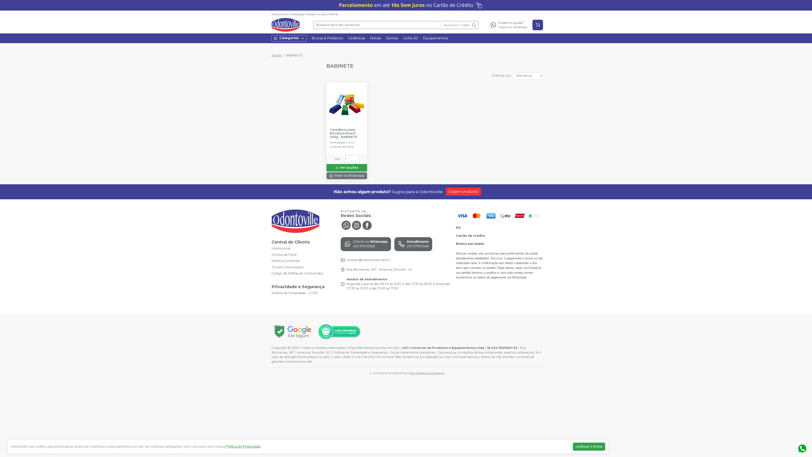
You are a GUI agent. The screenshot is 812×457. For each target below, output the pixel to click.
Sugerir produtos (463, 192)
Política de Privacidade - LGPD (295, 293)
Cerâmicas (356, 38)
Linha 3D (410, 38)
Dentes (392, 38)
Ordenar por (501, 75)
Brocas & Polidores (327, 38)
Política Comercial (285, 261)
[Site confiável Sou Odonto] (339, 332)
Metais (375, 38)
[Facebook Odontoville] (367, 225)
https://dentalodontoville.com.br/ (373, 348)
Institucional (280, 14)
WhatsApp (297, 14)
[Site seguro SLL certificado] (293, 332)
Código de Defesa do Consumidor (297, 273)
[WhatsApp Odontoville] (346, 225)
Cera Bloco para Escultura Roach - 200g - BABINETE (344, 133)
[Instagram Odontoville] (356, 225)
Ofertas (333, 14)
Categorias (289, 38)
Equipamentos (435, 38)
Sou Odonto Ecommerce (426, 373)
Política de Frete (284, 255)
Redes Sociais (316, 14)
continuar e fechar (589, 446)
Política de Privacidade (243, 446)
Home (276, 55)
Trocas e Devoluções (287, 267)
